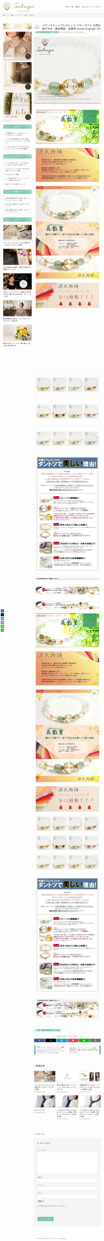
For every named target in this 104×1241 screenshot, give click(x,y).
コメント (41, 1150)
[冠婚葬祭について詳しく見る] (17, 46)
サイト (39, 1193)
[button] (39, 1040)
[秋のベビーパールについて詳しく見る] (17, 76)
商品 (38, 32)
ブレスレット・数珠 (46, 32)
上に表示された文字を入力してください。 (52, 1206)
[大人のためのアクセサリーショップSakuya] (19, 7)
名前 (40, 1177)
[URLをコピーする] (95, 1040)
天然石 (56, 32)
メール (40, 1185)
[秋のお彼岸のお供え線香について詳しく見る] (17, 106)
